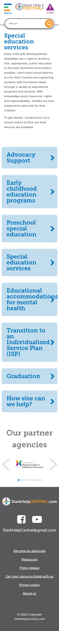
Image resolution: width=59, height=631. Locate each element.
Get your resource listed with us (29, 576)
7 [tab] (40, 480)
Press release (29, 568)
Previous (6, 464)
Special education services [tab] (21, 262)
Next (53, 464)
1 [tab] (19, 480)
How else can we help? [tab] (26, 401)
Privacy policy (29, 585)
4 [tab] (29, 480)
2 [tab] (22, 480)
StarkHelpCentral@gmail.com (29, 530)
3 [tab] (26, 480)
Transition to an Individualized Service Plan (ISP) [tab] (28, 342)
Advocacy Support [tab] (21, 157)
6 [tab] (37, 480)
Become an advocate (29, 551)
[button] (49, 23)
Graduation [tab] (23, 376)
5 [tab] (33, 480)
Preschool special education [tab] (21, 228)
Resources (29, 559)
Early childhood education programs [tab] (22, 191)
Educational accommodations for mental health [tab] (32, 299)
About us (29, 593)
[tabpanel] (29, 464)
